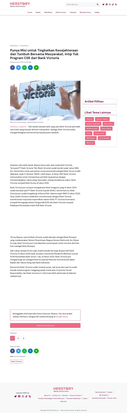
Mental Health (99, 133)
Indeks (97, 12)
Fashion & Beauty (102, 119)
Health (38, 12)
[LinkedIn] (30, 67)
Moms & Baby (106, 128)
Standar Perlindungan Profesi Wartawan (51, 398)
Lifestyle (73, 12)
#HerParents (91, 138)
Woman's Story (85, 12)
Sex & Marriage (104, 138)
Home (30, 12)
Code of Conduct (75, 395)
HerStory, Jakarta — (19, 126)
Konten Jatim (112, 398)
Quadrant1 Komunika (99, 398)
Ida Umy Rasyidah (19, 356)
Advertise (63, 401)
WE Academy (103, 395)
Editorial (65, 395)
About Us (47, 395)
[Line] (36, 67)
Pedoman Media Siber (73, 398)
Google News (62, 316)
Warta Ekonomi (100, 392)
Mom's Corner (61, 12)
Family (89, 133)
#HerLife (89, 119)
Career (85, 398)
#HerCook (90, 143)
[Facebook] (12, 67)
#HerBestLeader (92, 128)
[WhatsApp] (24, 67)
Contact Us (56, 395)
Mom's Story (108, 124)
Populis (109, 392)
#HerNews (48, 12)
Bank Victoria (16, 361)
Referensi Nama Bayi (93, 124)
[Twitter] (18, 67)
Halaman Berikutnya (45, 325)
